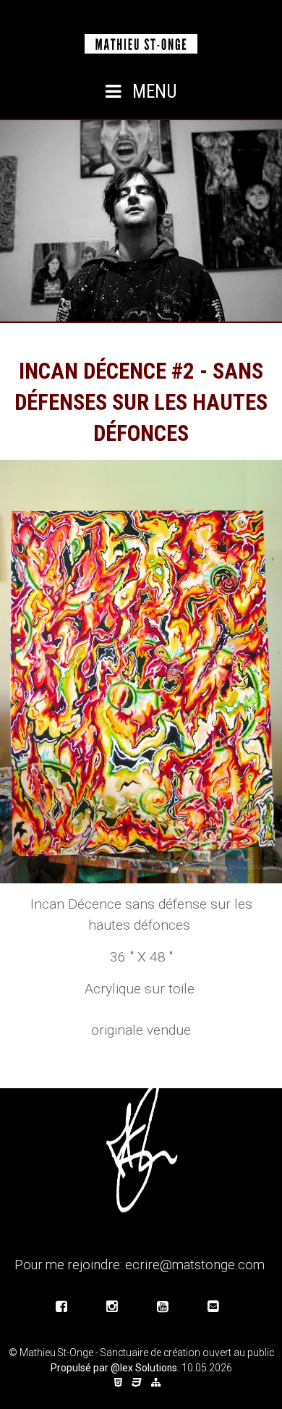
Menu (152, 91)
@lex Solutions (144, 1368)
